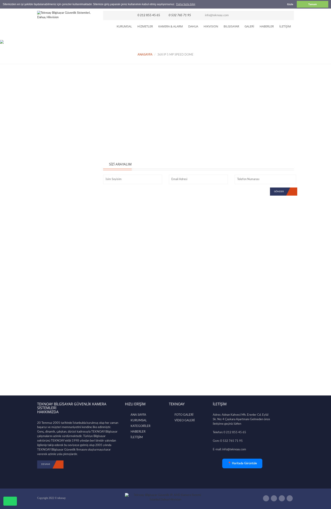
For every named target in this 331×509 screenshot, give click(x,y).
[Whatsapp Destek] (10, 501)
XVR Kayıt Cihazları (52, 120)
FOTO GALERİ (184, 414)
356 (65, 325)
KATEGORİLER (140, 426)
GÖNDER (279, 191)
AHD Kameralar (50, 99)
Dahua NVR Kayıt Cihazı (56, 169)
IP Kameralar (48, 106)
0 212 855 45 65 (149, 15)
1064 (65, 274)
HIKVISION (211, 26)
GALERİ (249, 26)
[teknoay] (66, 15)
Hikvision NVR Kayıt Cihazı (57, 212)
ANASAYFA (145, 54)
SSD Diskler (47, 141)
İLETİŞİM (285, 26)
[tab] (121, 110)
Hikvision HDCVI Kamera (56, 176)
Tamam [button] (312, 4)
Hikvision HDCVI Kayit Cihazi (59, 205)
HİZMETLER (145, 26)
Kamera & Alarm (170, 26)
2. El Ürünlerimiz (50, 233)
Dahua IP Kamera (51, 155)
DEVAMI (45, 464)
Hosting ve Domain (52, 226)
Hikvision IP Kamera (53, 183)
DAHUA (193, 26)
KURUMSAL (124, 26)
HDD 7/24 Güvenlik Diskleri (58, 148)
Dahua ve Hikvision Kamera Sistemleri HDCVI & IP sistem (70, 264)
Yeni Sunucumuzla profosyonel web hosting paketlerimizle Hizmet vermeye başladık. (67, 313)
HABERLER (267, 26)
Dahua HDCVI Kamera (55, 190)
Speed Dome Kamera (54, 198)
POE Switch (47, 219)
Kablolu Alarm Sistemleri (56, 134)
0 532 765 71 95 (180, 15)
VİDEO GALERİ (185, 420)
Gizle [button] (290, 4)
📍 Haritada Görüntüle (242, 463)
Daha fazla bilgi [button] (185, 4)
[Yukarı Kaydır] (320, 496)
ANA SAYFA (138, 414)
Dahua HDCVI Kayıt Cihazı (57, 162)
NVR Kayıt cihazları (52, 113)
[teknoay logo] (165, 497)
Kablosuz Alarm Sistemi (55, 127)
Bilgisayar (231, 26)
